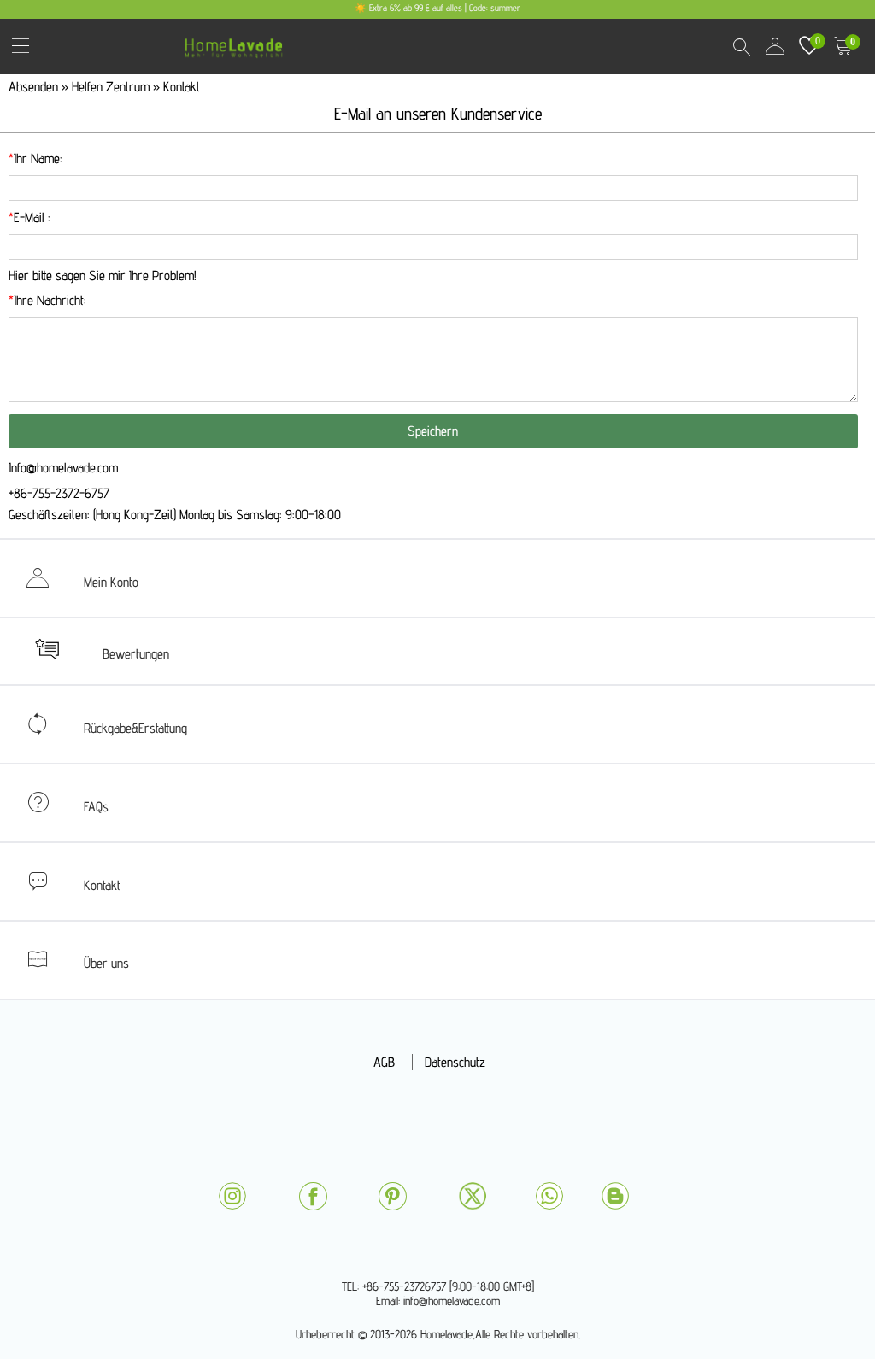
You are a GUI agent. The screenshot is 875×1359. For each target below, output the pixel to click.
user (775, 46)
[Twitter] (472, 1196)
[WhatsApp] (549, 1196)
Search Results (741, 46)
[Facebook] (312, 1196)
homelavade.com (238, 42)
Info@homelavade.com (63, 468)
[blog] (615, 1196)
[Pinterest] (392, 1196)
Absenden (35, 87)
